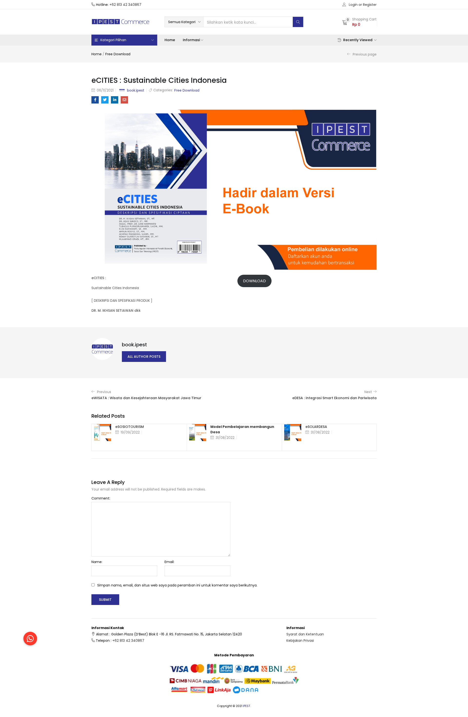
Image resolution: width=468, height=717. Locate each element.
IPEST (246, 706)
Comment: (100, 498)
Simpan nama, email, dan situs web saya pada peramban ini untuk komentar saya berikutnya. (177, 585)
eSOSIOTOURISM (129, 426)
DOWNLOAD (254, 281)
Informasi (192, 40)
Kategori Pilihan (113, 40)
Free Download (117, 54)
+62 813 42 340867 (125, 4)
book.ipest (135, 90)
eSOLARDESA (316, 426)
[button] (184, 22)
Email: (169, 561)
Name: (96, 561)
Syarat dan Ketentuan (305, 634)
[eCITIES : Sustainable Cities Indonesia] (95, 100)
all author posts (143, 356)
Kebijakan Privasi (300, 640)
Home (170, 40)
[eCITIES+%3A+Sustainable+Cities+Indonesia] (104, 100)
